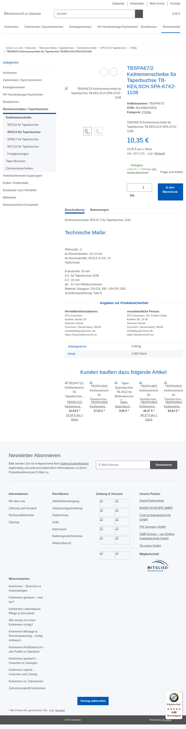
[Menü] (180, 693)
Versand (159, 153)
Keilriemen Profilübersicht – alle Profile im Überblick (26, 649)
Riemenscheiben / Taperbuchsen (25, 109)
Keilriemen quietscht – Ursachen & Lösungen (23, 660)
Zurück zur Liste (14, 48)
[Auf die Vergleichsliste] (104, 72)
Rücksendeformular (21, 515)
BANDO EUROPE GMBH (156, 507)
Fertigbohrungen (18, 153)
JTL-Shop (166, 720)
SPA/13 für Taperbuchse (24, 132)
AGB (55, 522)
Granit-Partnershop (152, 500)
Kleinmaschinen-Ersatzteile (20, 204)
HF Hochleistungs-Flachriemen (23, 94)
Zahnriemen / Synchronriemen (22, 80)
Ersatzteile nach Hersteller (20, 190)
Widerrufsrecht (61, 543)
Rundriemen (11, 101)
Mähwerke (9, 197)
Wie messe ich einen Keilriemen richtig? (22, 622)
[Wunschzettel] (160, 13)
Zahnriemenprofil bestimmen (27, 688)
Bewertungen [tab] (99, 209)
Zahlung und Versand (23, 508)
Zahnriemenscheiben (19, 168)
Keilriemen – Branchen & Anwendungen (25, 588)
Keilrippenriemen (14, 87)
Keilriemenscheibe (18, 117)
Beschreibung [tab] (74, 209)
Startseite (118, 3)
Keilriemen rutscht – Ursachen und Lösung (23, 672)
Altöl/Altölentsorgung (65, 501)
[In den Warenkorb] (68, 63)
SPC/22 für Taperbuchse (23, 146)
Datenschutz (60, 515)
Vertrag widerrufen (93, 700)
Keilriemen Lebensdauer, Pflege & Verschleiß (25, 611)
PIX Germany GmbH (153, 526)
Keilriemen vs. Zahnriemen (26, 681)
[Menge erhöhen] (141, 196)
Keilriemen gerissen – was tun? (26, 599)
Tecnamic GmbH (150, 545)
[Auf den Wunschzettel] (114, 72)
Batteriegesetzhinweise (67, 536)
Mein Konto (157, 3)
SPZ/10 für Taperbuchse (23, 124)
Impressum (59, 529)
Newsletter (137, 3)
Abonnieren (163, 464)
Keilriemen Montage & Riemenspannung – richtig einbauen (26, 636)
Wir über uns (17, 501)
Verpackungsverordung (67, 508)
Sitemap (14, 522)
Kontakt (175, 3)
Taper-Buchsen (15, 161)
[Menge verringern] (131, 188)
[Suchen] (139, 14)
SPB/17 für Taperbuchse (23, 139)
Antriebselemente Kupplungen (22, 175)
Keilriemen (10, 72)
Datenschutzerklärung (74, 463)
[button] (153, 13)
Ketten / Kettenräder (16, 182)
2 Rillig (146, 112)
